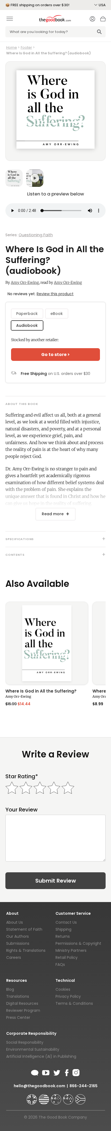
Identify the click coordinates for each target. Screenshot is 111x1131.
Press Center (18, 1017)
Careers (13, 957)
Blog (10, 989)
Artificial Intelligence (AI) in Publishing (41, 1056)
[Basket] (103, 20)
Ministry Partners (71, 950)
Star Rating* (21, 776)
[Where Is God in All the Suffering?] (47, 643)
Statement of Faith (24, 929)
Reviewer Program (23, 1010)
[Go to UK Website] (32, 1097)
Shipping (63, 929)
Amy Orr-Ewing (25, 282)
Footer (26, 47)
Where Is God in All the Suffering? (41, 691)
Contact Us (66, 922)
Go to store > (55, 354)
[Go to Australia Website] (56, 1097)
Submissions (17, 943)
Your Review (21, 810)
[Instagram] (75, 1072)
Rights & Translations (26, 950)
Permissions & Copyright (78, 943)
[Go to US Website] (44, 1097)
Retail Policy (67, 957)
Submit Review (55, 880)
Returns (63, 936)
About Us (14, 922)
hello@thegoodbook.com (39, 1086)
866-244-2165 (84, 1086)
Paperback (27, 313)
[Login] (92, 19)
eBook (56, 313)
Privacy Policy (68, 996)
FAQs (60, 964)
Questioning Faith (36, 235)
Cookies (63, 989)
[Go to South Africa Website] (80, 1097)
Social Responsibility (24, 1042)
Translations (17, 996)
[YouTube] (46, 1072)
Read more (53, 514)
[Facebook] (66, 1072)
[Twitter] (56, 1072)
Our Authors (17, 936)
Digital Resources (22, 1003)
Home (11, 47)
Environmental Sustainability (32, 1049)
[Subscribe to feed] (35, 1072)
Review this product (55, 294)
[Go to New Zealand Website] (68, 1097)
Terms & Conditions (74, 1003)
